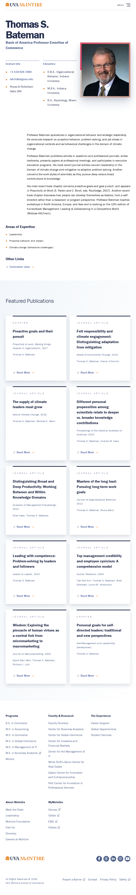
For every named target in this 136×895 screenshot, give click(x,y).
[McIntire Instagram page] (120, 859)
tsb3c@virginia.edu (21, 79)
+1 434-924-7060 (21, 72)
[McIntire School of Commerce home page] (24, 8)
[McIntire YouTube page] (127, 859)
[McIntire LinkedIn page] (113, 859)
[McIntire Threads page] (106, 859)
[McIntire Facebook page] (99, 859)
